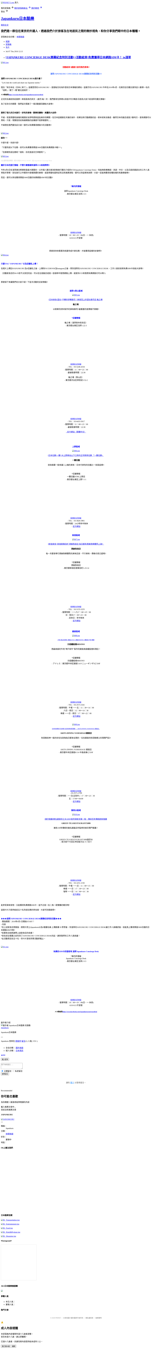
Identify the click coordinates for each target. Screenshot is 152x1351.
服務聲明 (98, 1318)
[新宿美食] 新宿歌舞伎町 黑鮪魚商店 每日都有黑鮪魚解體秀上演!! (76, 544)
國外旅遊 (19, 1048)
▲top (3, 1055)
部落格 (8, 44)
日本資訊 (19, 1051)
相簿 (8, 42)
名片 (8, 47)
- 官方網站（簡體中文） (76, 432)
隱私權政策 (89, 1318)
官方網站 (76, 526)
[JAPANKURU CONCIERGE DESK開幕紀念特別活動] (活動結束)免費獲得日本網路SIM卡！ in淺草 (68, 57)
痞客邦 (18, 1041)
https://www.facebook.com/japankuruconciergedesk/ (26, 94)
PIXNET (58, 1318)
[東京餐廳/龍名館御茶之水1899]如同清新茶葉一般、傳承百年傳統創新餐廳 (76, 819)
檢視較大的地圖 (75, 232)
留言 (23, 1041)
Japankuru (5, 1028)
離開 (13, 1346)
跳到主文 (5, 25)
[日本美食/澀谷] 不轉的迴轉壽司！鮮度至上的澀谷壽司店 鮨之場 (75, 300)
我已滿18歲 (6, 1346)
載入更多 (5, 1059)
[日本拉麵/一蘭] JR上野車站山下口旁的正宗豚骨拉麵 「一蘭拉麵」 (76, 455)
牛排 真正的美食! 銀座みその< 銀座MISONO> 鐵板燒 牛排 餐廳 (75, 640)
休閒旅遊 (20, 37)
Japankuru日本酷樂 (17, 18)
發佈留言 (5, 1074)
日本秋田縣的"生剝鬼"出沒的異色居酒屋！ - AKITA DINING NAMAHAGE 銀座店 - (76, 728)
